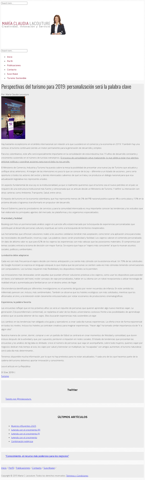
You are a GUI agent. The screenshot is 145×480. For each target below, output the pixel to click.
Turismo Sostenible (16, 78)
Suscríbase (49, 467)
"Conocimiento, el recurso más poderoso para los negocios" (37, 456)
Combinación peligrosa (22, 441)
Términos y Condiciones (77, 475)
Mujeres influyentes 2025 (23, 426)
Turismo (5, 376)
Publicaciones (23, 467)
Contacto (36, 467)
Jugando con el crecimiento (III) (25, 429)
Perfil (11, 467)
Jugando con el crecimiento (24, 437)
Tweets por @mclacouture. (19, 398)
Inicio (4, 467)
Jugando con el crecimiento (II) (25, 433)
